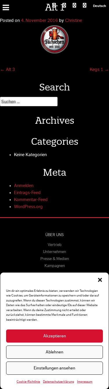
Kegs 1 (99, 69)
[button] (100, 280)
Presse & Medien (54, 259)
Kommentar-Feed (31, 199)
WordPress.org (28, 206)
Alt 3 (7, 69)
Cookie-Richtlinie (28, 381)
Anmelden (23, 185)
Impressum (84, 381)
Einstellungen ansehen (54, 368)
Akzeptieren (54, 336)
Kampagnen (54, 266)
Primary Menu (7, 7)
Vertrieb (55, 245)
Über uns (54, 235)
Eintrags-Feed (27, 192)
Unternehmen (54, 252)
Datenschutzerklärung (58, 381)
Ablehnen (54, 352)
